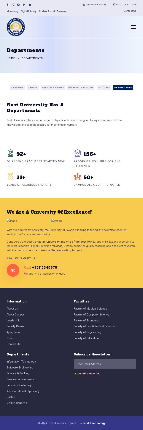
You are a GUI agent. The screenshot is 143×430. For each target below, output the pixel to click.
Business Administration (21, 379)
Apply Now (13, 332)
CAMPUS (33, 87)
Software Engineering (20, 367)
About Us (12, 308)
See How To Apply (19, 257)
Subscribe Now (85, 373)
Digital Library (28, 11)
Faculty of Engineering (87, 332)
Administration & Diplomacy (23, 391)
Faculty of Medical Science (90, 308)
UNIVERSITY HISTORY (80, 87)
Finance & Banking (18, 373)
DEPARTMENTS (123, 87)
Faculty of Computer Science (91, 314)
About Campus (16, 314)
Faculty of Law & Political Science (94, 326)
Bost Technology (94, 423)
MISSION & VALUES (53, 87)
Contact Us (129, 10)
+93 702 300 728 (126, 4)
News (10, 338)
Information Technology (21, 361)
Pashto (11, 397)
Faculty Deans (15, 326)
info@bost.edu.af (96, 4)
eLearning (12, 11)
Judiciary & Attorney (19, 385)
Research (62, 11)
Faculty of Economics (87, 320)
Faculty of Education (86, 338)
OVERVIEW (17, 87)
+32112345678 (44, 267)
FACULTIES (104, 87)
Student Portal (47, 11)
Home (11, 58)
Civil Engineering (17, 402)
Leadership (13, 320)
